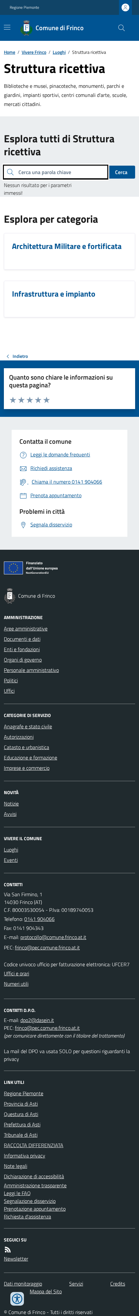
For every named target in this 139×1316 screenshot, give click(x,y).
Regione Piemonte (24, 7)
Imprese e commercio (26, 768)
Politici (11, 680)
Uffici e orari (16, 973)
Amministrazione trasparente (35, 1185)
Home (9, 52)
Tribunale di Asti (20, 1135)
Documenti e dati (22, 639)
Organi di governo (23, 660)
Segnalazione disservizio (30, 1201)
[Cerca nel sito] (119, 28)
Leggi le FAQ (17, 1193)
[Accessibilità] (17, 1299)
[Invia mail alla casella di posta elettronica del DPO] (37, 1020)
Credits (117, 1283)
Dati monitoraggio (23, 1283)
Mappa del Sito (46, 1291)
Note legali (15, 1166)
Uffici (9, 691)
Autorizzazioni (19, 737)
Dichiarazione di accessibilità (34, 1176)
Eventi (11, 860)
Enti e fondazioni (22, 649)
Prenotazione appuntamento (35, 1209)
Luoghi (59, 52)
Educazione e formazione (30, 757)
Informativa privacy (24, 1155)
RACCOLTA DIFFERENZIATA (33, 1145)
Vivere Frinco (34, 52)
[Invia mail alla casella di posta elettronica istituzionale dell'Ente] (53, 937)
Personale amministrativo (31, 670)
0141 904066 (39, 919)
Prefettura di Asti (22, 1124)
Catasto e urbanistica (26, 747)
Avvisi (10, 814)
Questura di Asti (21, 1114)
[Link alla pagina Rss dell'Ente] (8, 1249)
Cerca (121, 172)
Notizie (11, 803)
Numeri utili (16, 984)
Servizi (76, 1283)
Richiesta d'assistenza (27, 1216)
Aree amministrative (26, 628)
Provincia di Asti (21, 1104)
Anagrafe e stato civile (28, 726)
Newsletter (16, 1259)
